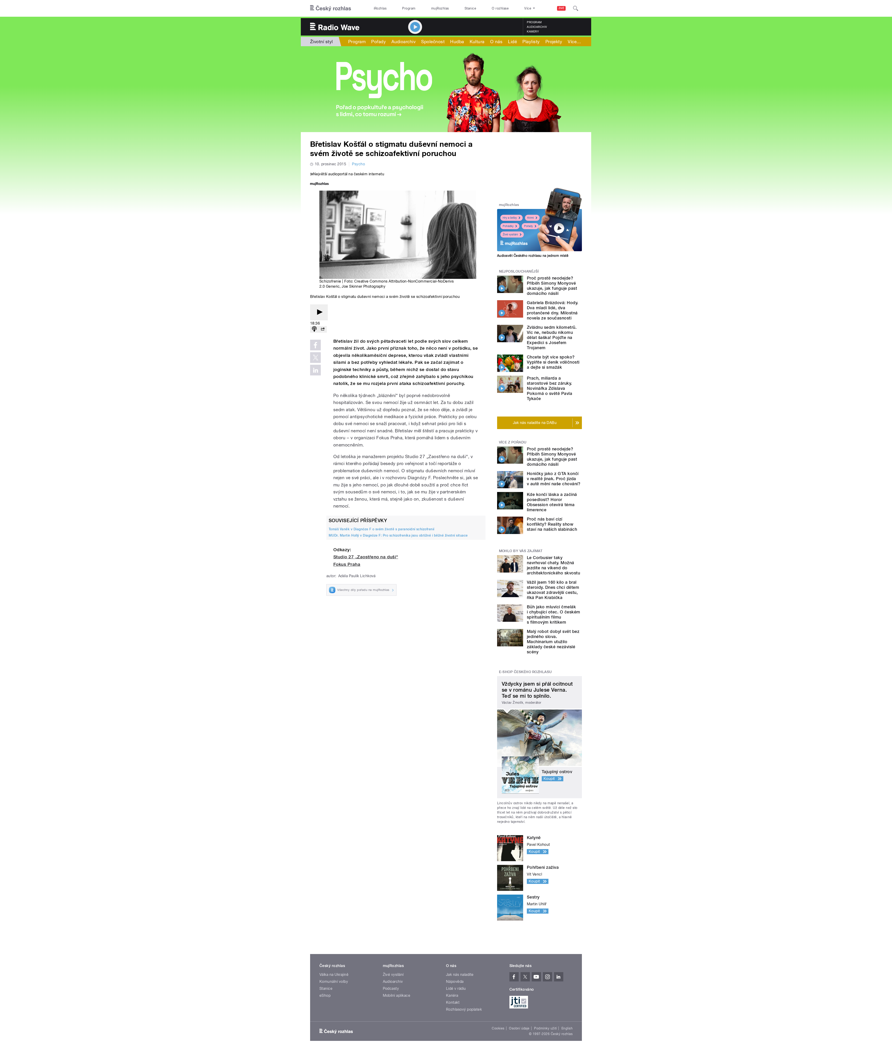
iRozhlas (380, 8)
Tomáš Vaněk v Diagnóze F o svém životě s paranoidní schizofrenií (381, 529)
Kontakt (452, 1002)
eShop (325, 995)
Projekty (553, 41)
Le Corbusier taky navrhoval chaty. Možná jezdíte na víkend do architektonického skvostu (553, 565)
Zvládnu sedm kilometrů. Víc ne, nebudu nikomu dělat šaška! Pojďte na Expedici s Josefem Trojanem (552, 337)
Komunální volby (333, 981)
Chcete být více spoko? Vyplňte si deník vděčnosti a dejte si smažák (553, 362)
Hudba (457, 41)
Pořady (378, 41)
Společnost (433, 41)
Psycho (358, 164)
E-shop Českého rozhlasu (525, 672)
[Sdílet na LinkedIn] (315, 370)
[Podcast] (314, 329)
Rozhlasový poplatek (464, 1009)
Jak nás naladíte (460, 974)
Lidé (512, 41)
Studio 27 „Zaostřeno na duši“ (365, 557)
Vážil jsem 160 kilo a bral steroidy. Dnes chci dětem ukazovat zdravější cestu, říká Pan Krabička (553, 590)
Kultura (477, 41)
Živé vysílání (510, 234)
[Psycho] (446, 89)
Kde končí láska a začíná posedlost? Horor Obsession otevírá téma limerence (552, 502)
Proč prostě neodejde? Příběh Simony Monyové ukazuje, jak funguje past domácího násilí (552, 286)
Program (408, 8)
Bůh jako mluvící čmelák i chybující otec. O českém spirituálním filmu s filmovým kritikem (553, 614)
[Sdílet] (322, 329)
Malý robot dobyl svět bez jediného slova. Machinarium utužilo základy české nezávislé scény (553, 641)
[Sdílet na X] (315, 357)
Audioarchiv (537, 27)
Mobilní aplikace (396, 995)
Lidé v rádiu (456, 988)
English (567, 1028)
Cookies (498, 1028)
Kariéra (452, 995)
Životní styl (321, 41)
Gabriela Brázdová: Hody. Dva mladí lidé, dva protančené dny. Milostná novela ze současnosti (552, 310)
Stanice (470, 8)
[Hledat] (575, 8)
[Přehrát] (319, 312)
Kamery (533, 31)
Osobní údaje (519, 1028)
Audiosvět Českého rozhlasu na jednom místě (532, 255)
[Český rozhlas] (330, 8)
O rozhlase (500, 8)
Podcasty (391, 988)
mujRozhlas (440, 8)
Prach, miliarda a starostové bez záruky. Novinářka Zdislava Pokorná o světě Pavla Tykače (549, 388)
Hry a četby (510, 217)
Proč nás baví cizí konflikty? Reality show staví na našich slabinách (552, 524)
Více (574, 41)
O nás (496, 41)
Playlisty (531, 41)
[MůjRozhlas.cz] (319, 184)
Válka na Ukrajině (333, 974)
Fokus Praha (346, 564)
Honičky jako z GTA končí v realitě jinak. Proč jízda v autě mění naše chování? (553, 478)
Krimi (530, 217)
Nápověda (455, 981)
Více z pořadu (513, 442)
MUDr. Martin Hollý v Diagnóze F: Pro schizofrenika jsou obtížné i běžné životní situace (398, 535)
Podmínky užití (545, 1028)
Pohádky (508, 226)
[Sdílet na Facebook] (315, 345)
